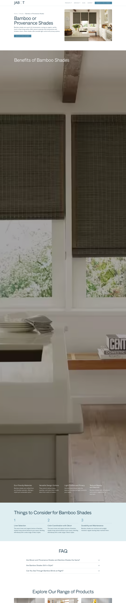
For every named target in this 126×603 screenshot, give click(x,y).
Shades (21, 13)
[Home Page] (19, 3)
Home (16, 13)
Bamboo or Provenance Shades (34, 13)
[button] (68, 3)
